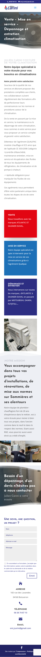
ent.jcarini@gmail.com (20, 628)
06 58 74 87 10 (20, 612)
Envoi (32, 576)
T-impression (21, 651)
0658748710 (13, 1)
